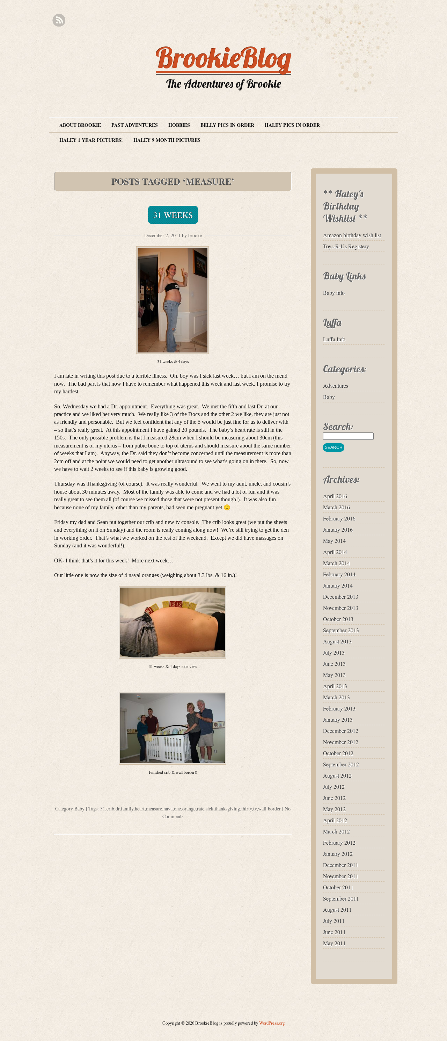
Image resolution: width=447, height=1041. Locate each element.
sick (209, 808)
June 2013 (334, 663)
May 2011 (334, 943)
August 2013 (337, 641)
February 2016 (339, 518)
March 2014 (336, 563)
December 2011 (340, 864)
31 (102, 808)
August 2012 (337, 775)
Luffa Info (334, 339)
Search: (338, 426)
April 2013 (335, 686)
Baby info (334, 292)
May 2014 (334, 540)
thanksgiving (227, 808)
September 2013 (341, 630)
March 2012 (336, 831)
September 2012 (341, 764)
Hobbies (179, 125)
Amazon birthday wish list (352, 235)
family (127, 808)
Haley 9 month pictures (166, 140)
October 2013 (338, 619)
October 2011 (338, 887)
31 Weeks (173, 214)
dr (117, 808)
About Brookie (80, 125)
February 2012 (339, 842)
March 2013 (336, 697)
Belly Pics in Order (227, 125)
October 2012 (338, 753)
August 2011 (337, 909)
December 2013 (340, 596)
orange (189, 808)
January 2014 (338, 585)
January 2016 (338, 529)
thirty (246, 808)
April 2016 (335, 496)
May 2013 (334, 674)
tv (255, 808)
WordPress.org (272, 1023)
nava (168, 808)
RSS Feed (58, 20)
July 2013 (334, 652)
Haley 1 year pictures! (91, 140)
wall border (269, 808)
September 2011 (341, 898)
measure (154, 808)
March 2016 (336, 507)
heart (140, 808)
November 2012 (340, 741)
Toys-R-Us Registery (346, 246)
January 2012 (338, 853)
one (177, 808)
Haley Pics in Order (292, 125)
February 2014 (339, 574)
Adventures (335, 385)
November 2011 (340, 876)
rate (200, 808)
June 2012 (334, 797)
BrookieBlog (223, 57)
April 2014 (335, 551)
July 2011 (334, 920)
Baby (79, 808)
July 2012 (334, 786)
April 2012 (335, 820)
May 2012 (334, 809)
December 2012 (340, 730)
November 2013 (340, 607)
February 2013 (339, 708)
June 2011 (334, 932)
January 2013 (338, 719)
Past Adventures (134, 125)
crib (110, 808)
